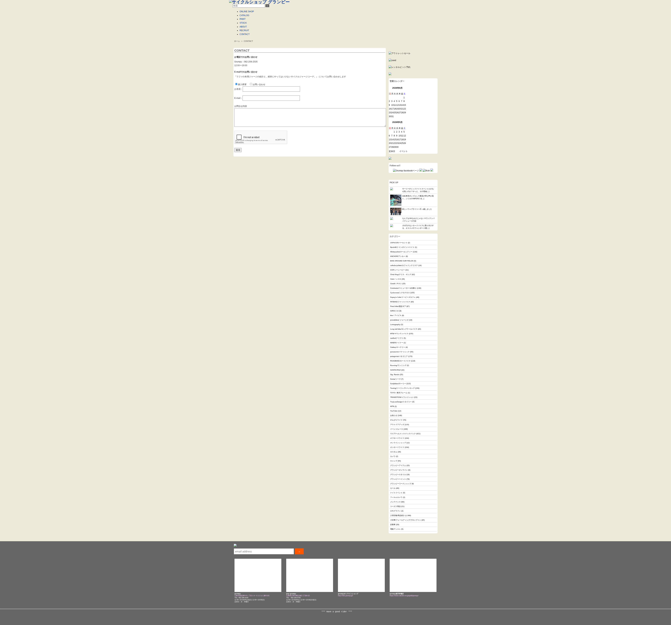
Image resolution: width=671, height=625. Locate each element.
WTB (392, 406)
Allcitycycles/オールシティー (401, 252)
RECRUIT (244, 30)
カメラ (392, 456)
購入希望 (242, 84)
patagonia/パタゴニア (399, 356)
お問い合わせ (259, 84)
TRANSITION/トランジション (402, 397)
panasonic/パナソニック (400, 352)
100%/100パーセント (398, 243)
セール (392, 488)
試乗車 (392, 524)
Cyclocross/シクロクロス (400, 293)
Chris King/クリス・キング (400, 274)
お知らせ (393, 415)
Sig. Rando (394, 374)
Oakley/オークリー (397, 347)
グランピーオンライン (399, 470)
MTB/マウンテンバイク (399, 334)
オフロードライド (397, 438)
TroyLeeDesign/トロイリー (401, 402)
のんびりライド (396, 420)
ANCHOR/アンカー (397, 256)
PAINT (243, 19)
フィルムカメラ (396, 497)
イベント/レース (396, 429)
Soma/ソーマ (395, 379)
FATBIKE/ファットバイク (400, 302)
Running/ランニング (398, 365)
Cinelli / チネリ (396, 284)
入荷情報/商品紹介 (397, 515)
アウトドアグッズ (397, 424)
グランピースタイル (398, 474)
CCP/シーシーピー (397, 270)
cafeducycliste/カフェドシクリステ (404, 265)
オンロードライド (397, 447)
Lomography (395, 324)
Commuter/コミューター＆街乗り (403, 288)
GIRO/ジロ (394, 311)
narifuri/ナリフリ (396, 338)
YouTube (394, 411)
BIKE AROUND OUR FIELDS (401, 261)
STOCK (243, 23)
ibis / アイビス (395, 315)
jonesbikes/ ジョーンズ (399, 320)
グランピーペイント (398, 479)
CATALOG (244, 15)
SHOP (247, 11)
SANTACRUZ (395, 370)
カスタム (393, 452)
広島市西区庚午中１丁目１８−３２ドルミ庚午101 (252, 595)
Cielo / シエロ (395, 279)
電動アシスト (395, 529)
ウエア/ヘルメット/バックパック (403, 434)
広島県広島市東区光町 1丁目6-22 (298, 595)
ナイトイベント (396, 493)
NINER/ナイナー (396, 343)
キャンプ (393, 461)
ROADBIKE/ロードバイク (400, 361)
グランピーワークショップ (400, 484)
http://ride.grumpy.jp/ (345, 595)
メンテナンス (395, 502)
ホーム (237, 41)
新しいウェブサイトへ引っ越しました (417, 209)
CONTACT (245, 34)
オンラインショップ (398, 443)
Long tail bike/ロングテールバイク (403, 329)
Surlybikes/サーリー (398, 384)
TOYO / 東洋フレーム (398, 393)
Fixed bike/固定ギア (398, 306)
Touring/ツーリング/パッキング (402, 388)
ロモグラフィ (395, 511)
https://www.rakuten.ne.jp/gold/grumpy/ (404, 595)
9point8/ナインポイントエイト (402, 247)
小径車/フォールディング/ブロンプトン (405, 520)
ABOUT (243, 27)
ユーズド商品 (395, 506)
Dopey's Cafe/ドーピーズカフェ (403, 297)
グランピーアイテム (398, 465)
